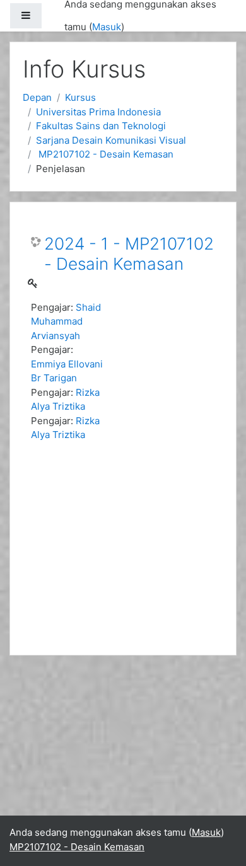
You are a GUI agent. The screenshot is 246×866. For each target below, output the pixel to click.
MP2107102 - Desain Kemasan (104, 154)
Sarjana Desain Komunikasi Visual (111, 140)
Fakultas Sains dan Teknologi (101, 126)
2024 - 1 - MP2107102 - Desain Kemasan (129, 254)
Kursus (80, 97)
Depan (37, 97)
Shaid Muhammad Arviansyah (66, 321)
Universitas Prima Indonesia (98, 112)
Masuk (106, 27)
